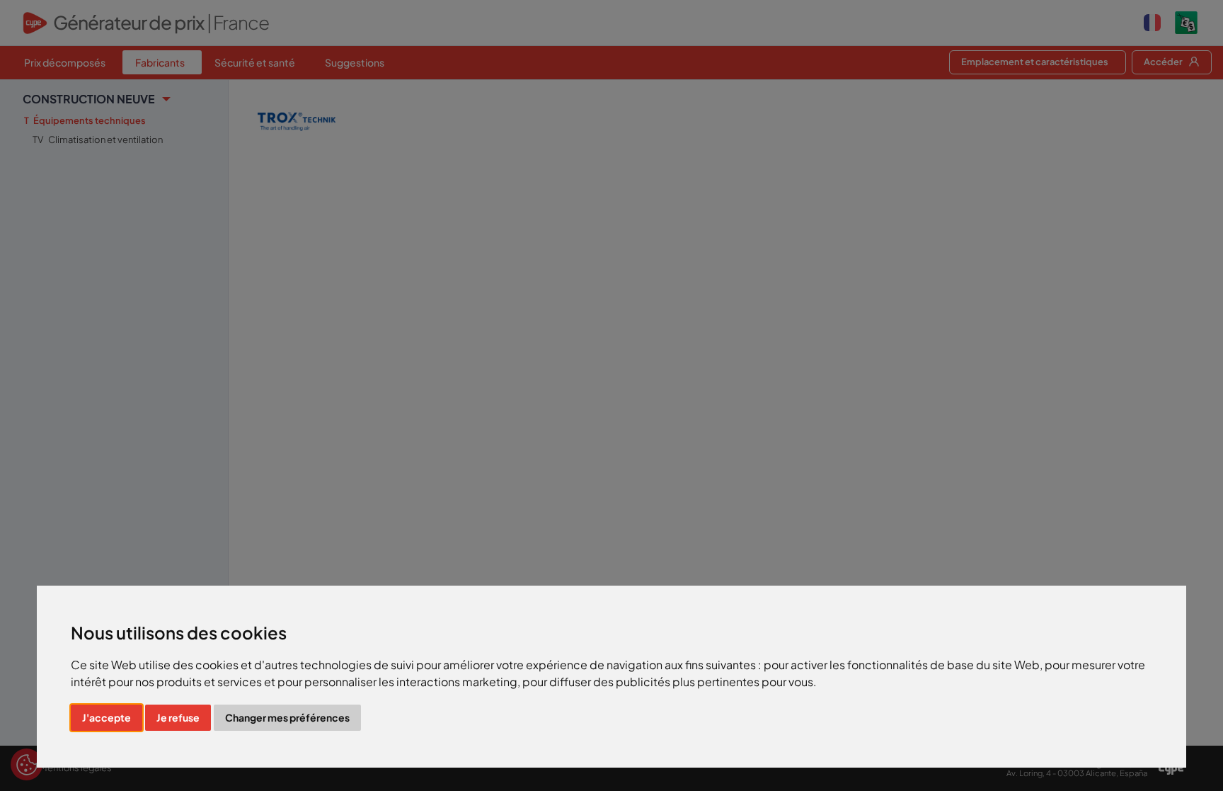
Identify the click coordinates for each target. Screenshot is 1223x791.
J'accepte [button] (106, 717)
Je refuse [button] (178, 717)
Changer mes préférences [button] (287, 717)
